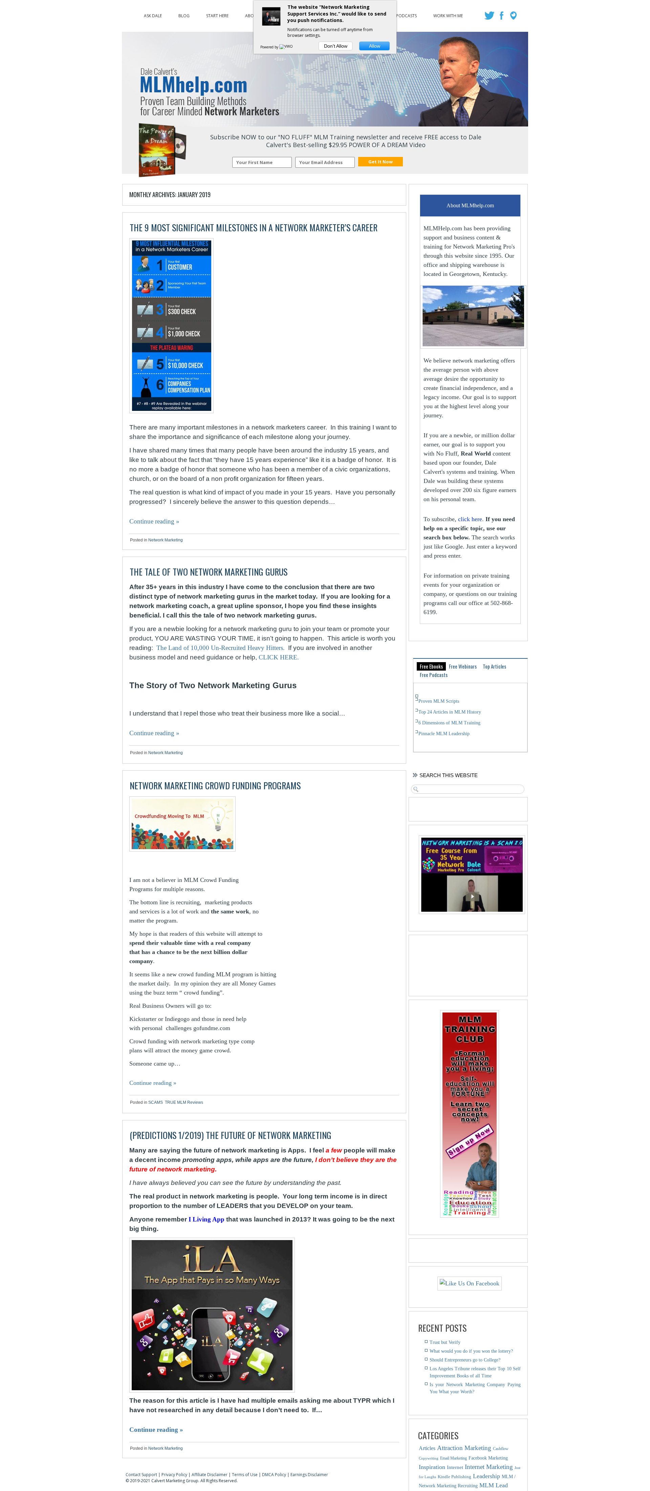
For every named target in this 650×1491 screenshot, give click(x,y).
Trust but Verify (445, 1342)
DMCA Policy (274, 1474)
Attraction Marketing (464, 1448)
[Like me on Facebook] (502, 17)
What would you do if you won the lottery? (471, 1351)
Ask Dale (153, 14)
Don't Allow (335, 46)
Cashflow (500, 1448)
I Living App (206, 1219)
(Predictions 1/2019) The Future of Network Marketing (230, 1135)
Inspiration (432, 1467)
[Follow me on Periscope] (514, 17)
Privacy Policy (174, 1474)
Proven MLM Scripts (438, 701)
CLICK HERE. (279, 657)
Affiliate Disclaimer (210, 1474)
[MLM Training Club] (469, 1215)
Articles (427, 1448)
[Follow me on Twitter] (490, 17)
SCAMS (155, 1102)
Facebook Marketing (488, 1458)
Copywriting (428, 1458)
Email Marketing (453, 1458)
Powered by (269, 47)
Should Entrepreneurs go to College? (465, 1359)
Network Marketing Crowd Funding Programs (215, 785)
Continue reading (154, 521)
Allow (374, 46)
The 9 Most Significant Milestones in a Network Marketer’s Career (253, 227)
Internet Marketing (489, 1466)
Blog (184, 14)
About (252, 14)
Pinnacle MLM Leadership (444, 733)
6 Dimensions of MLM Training (449, 722)
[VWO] (286, 47)
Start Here (217, 14)
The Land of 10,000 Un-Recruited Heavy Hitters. (220, 647)
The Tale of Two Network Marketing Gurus (208, 571)
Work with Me (448, 14)
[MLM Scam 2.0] (472, 912)
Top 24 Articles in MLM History (449, 712)
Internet (455, 1467)
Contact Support (141, 1474)
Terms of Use (245, 1474)
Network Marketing (165, 540)
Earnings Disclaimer (309, 1474)
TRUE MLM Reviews (184, 1102)
